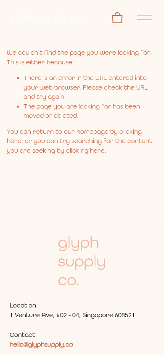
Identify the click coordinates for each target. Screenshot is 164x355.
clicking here (85, 150)
